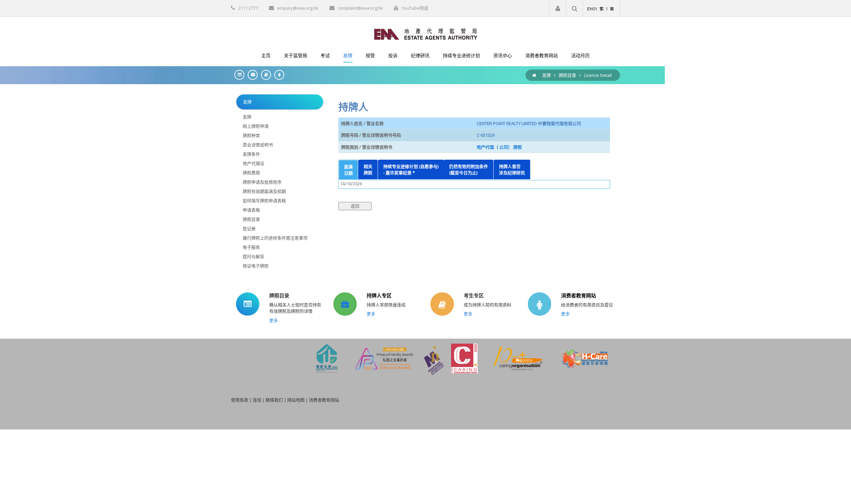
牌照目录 (567, 75)
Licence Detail (598, 75)
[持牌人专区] (251, 75)
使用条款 (239, 400)
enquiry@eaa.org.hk (297, 8)
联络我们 (274, 400)
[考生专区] (264, 75)
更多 (273, 320)
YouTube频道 (415, 8)
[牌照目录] (237, 75)
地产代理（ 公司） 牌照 (499, 147)
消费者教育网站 (578, 295)
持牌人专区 (379, 295)
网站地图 (295, 400)
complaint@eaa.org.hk (360, 8)
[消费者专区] (277, 75)
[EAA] (425, 34)
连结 (257, 400)
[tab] (348, 170)
